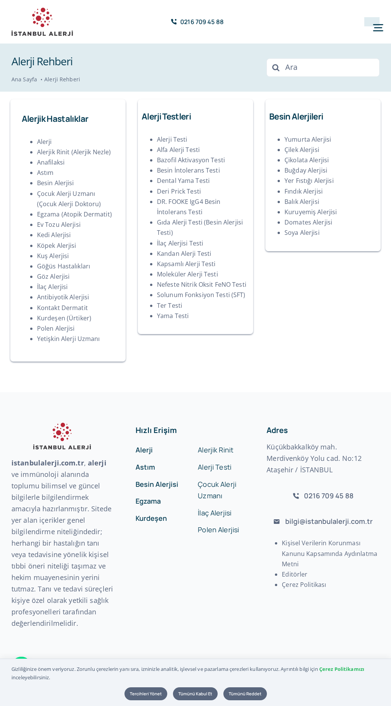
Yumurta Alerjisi (307, 139)
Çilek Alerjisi (301, 149)
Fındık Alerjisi (303, 191)
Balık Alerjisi (301, 201)
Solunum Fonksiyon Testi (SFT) (201, 295)
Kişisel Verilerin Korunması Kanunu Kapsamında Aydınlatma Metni (329, 553)
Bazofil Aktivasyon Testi (191, 160)
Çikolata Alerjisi (306, 160)
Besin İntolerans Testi (188, 170)
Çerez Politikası (304, 584)
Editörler (294, 574)
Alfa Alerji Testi (178, 149)
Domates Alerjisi (308, 222)
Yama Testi (173, 316)
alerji (97, 462)
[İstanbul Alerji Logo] (42, 10)
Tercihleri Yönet (146, 693)
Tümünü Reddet (245, 693)
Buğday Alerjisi (305, 170)
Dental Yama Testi (183, 180)
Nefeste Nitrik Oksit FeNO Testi (201, 284)
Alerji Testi (172, 139)
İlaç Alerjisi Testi (180, 243)
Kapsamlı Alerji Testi (186, 264)
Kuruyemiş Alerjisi (310, 212)
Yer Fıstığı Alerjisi (309, 180)
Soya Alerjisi (302, 232)
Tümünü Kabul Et (195, 693)
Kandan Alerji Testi (184, 253)
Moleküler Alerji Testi (187, 274)
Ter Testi (169, 305)
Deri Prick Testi (179, 191)
